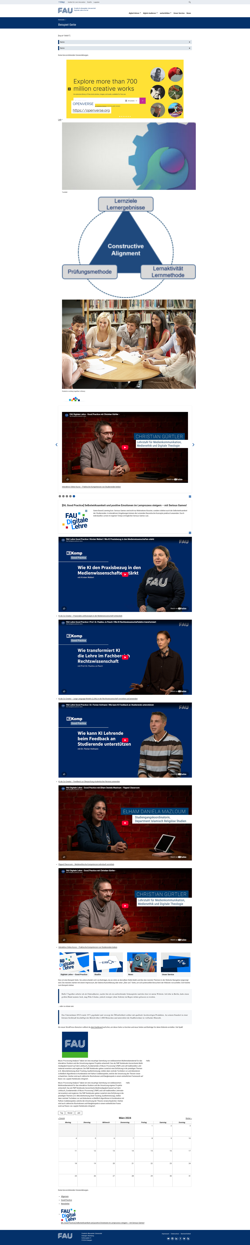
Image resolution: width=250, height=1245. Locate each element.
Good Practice (66, 1200)
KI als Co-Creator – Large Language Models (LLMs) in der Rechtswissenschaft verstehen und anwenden (98, 699)
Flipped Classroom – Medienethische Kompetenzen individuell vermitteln (86, 864)
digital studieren (149, 13)
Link (59, 120)
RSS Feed (188, 1238)
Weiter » (189, 1118)
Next (192, 445)
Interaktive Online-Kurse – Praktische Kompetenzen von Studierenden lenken (87, 947)
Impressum (165, 1234)
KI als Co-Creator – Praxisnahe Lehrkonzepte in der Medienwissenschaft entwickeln (90, 616)
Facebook (180, 1238)
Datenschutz (175, 1234)
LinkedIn (176, 1238)
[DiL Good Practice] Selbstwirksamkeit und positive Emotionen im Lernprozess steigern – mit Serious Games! (124, 505)
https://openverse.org (91, 110)
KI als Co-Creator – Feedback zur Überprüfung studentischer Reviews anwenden (92, 487)
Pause (190, 496)
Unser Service (179, 13)
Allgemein (65, 1196)
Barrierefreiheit (186, 1234)
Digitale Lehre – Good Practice (74, 974)
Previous (58, 445)
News (189, 13)
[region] (125, 89)
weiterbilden (165, 13)
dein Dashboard (97, 1027)
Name (62, 42)
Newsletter (65, 1204)
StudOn (89, 2)
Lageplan (96, 2)
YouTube (168, 1238)
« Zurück (61, 1118)
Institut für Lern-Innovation (76, 2)
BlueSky (184, 1238)
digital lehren (134, 13)
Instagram (172, 1238)
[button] (69, 89)
